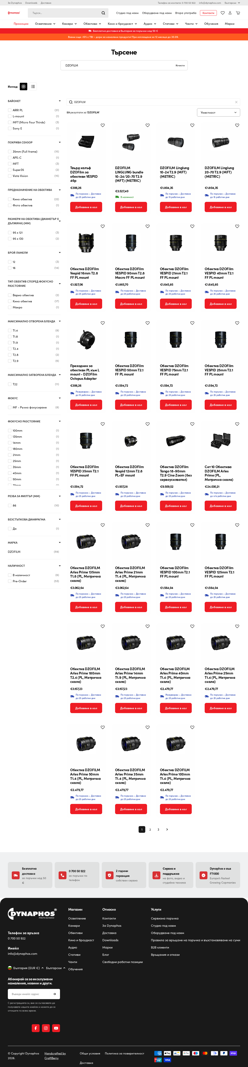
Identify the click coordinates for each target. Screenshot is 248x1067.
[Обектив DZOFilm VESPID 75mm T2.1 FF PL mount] (176, 339)
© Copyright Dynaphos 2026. (23, 1055)
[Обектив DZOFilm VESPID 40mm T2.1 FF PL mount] (220, 243)
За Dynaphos (15, 2)
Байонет (14, 101)
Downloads (31, 2)
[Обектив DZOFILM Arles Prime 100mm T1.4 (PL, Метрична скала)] (176, 744)
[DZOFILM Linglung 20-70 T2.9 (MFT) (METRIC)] (220, 142)
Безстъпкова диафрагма (26, 519)
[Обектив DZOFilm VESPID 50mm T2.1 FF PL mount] (131, 339)
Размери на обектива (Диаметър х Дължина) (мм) (33, 221)
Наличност (16, 566)
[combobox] (68, 13)
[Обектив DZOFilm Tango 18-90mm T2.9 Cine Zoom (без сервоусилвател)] (176, 440)
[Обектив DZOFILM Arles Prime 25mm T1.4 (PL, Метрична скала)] (220, 643)
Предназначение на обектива (30, 190)
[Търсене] (103, 13)
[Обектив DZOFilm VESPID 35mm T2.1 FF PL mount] (86, 440)
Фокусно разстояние (24, 421)
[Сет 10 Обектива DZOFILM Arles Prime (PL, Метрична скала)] (220, 440)
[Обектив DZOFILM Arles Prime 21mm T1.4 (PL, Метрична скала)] (131, 541)
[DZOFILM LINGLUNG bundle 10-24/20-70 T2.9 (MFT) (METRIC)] (131, 142)
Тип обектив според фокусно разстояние (30, 284)
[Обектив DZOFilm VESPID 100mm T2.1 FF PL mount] (176, 541)
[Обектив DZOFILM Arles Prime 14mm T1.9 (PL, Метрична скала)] (131, 643)
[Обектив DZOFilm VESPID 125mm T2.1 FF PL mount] (220, 541)
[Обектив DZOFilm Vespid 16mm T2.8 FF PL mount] (86, 243)
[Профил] (230, 13)
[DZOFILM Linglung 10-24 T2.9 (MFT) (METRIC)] (176, 142)
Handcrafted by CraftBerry (55, 1055)
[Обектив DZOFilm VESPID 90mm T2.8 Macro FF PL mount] (131, 243)
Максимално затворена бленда (32, 375)
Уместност (208, 112)
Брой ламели (18, 252)
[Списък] (33, 86)
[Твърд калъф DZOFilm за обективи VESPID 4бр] (86, 142)
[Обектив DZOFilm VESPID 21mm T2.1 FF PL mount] (176, 243)
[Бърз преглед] (99, 131)
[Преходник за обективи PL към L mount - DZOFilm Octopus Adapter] (86, 339)
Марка (12, 542)
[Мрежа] (23, 86)
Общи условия (90, 1053)
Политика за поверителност (124, 1053)
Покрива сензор (20, 142)
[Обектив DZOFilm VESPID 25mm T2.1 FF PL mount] (220, 339)
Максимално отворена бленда (31, 321)
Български (230, 3)
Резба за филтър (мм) (24, 496)
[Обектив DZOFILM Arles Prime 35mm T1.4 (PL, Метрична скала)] (131, 744)
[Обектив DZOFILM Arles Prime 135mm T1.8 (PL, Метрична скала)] (86, 541)
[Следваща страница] (165, 829)
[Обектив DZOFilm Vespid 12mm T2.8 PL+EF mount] (131, 440)
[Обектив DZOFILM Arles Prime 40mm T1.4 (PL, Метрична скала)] (176, 643)
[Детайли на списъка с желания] (223, 13)
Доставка (46, 2)
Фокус (13, 398)
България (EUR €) (26, 968)
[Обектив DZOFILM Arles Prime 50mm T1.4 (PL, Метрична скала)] (86, 744)
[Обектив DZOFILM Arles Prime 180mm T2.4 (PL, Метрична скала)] (86, 643)
